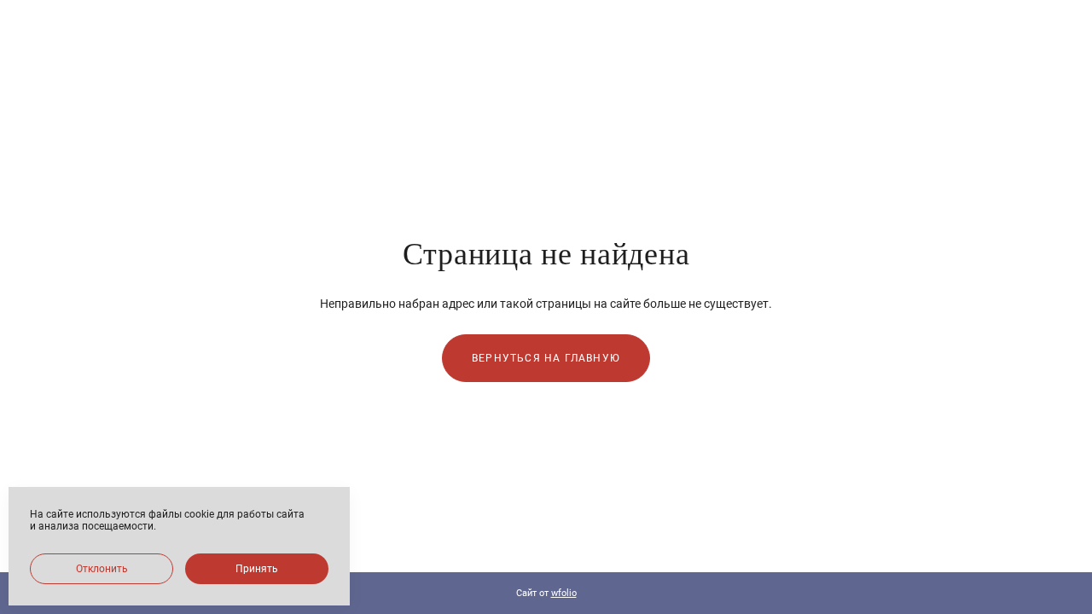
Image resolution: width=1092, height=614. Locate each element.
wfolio (564, 593)
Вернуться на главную (546, 358)
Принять (256, 569)
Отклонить (102, 569)
